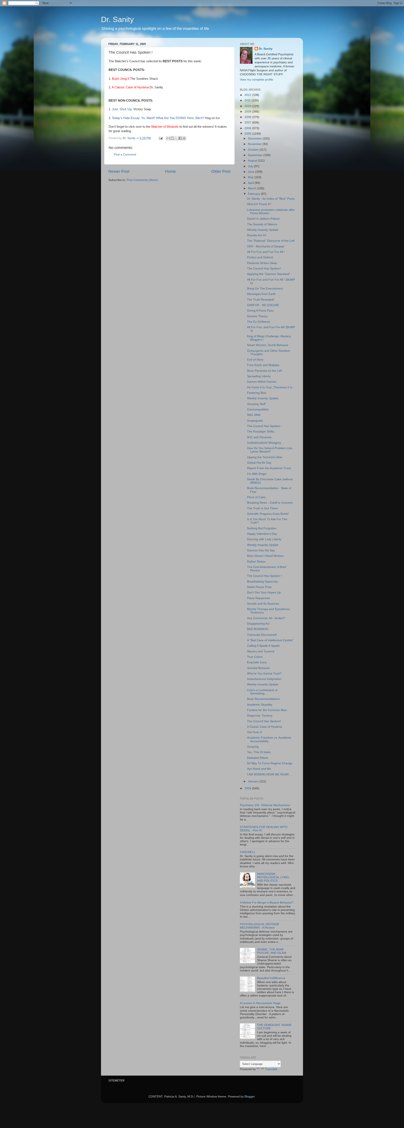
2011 (248, 100)
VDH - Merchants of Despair (265, 246)
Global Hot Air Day (259, 462)
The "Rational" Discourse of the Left (271, 240)
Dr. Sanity (117, 19)
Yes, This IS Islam (259, 752)
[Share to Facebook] (180, 138)
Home (170, 171)
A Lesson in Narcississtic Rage (260, 1003)
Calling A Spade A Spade (263, 645)
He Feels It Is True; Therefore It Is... (271, 387)
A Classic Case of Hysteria (264, 726)
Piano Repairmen (258, 598)
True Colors (255, 656)
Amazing (253, 746)
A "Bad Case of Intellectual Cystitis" (270, 640)
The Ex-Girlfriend (258, 321)
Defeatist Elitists (257, 757)
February (254, 193)
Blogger (250, 1096)
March (252, 188)
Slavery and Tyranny (260, 651)
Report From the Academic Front (269, 468)
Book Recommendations (263, 699)
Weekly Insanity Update (262, 229)
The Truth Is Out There (262, 508)
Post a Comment (125, 154)
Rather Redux (256, 561)
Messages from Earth (261, 294)
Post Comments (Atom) (142, 180)
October (253, 149)
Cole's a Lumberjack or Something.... (262, 692)
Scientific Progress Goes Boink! (268, 513)
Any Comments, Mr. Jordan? (266, 618)
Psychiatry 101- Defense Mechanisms (265, 805)
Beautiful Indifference (271, 978)
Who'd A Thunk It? (259, 204)
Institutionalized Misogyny (264, 442)
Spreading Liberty (259, 376)
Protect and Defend (260, 257)
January (253, 781)
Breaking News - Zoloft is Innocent (270, 502)
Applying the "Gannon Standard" (268, 274)
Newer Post (118, 171)
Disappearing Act (258, 623)
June (251, 171)
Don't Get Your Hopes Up (264, 592)
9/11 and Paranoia (259, 437)
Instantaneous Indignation (264, 679)
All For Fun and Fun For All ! (266, 251)
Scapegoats (255, 420)
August (253, 160)
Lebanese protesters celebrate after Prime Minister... (271, 211)
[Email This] (168, 138)
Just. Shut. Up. (122, 109)
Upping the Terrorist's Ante (264, 457)
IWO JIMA (253, 415)
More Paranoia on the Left (264, 370)
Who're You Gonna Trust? (264, 673)
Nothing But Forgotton (261, 528)
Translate (271, 1069)
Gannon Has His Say (261, 550)
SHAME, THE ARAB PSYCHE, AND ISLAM (271, 951)
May (251, 177)
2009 (248, 111)
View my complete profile (256, 79)
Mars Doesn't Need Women (265, 555)
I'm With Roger (257, 473)
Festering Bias (256, 392)
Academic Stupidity (259, 704)
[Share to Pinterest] (184, 138)
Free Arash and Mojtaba (263, 365)
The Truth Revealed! (260, 299)
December (255, 138)
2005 (248, 133)
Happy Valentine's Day (262, 533)
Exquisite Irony (257, 662)
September (255, 155)
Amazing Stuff (256, 404)
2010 (248, 106)
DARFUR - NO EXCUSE (263, 305)
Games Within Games (261, 381)
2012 (248, 95)
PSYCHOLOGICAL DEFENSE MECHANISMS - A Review (259, 926)
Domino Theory (257, 316)
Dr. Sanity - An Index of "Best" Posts (271, 198)
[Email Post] (160, 138)
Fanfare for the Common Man (267, 710)
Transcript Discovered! (262, 634)
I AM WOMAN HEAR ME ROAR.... (269, 774)
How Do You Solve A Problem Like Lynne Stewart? (269, 450)
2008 (248, 117)
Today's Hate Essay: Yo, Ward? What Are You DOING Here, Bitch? (158, 118)
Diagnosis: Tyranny (259, 715)
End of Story (255, 359)
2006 (248, 128)
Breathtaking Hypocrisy (262, 581)
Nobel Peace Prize (259, 587)
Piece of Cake (256, 497)
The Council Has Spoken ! (264, 426)
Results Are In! (256, 235)
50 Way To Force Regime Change (269, 763)
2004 (248, 788)
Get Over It (254, 732)
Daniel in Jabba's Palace (263, 218)
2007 (248, 122)
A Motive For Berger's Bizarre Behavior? (266, 902)
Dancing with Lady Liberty (264, 539)
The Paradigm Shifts (260, 431)
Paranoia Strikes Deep (262, 263)
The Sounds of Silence (262, 224)
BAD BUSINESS (257, 629)
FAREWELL (247, 852)
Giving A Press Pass (260, 310)
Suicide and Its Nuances (263, 603)
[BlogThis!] (172, 138)
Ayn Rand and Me (259, 768)
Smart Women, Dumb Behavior (267, 345)
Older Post (220, 171)
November (255, 144)
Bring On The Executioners (265, 288)
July (251, 166)
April (251, 182)
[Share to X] (176, 138)
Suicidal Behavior (258, 668)
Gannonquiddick (258, 409)
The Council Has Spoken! (264, 268)
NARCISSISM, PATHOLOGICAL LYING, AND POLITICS (273, 877)
